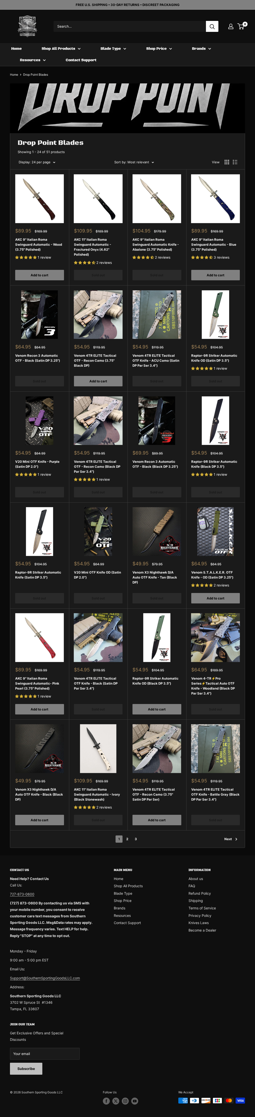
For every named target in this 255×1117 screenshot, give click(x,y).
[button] (26, 257)
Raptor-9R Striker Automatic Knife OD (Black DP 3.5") (155, 680)
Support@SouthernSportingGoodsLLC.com (45, 978)
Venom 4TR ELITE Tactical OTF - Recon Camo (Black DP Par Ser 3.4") (97, 466)
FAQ (192, 886)
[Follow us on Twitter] (115, 1101)
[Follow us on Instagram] (125, 1101)
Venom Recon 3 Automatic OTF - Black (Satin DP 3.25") (37, 357)
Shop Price (156, 49)
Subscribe (26, 1068)
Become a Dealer (202, 930)
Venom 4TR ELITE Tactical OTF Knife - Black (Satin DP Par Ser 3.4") (96, 683)
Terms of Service (202, 908)
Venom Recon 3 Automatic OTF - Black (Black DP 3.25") (155, 464)
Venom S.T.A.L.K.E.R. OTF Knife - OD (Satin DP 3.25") (212, 574)
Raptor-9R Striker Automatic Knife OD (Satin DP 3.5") (214, 357)
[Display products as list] (235, 162)
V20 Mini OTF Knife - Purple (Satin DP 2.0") (37, 464)
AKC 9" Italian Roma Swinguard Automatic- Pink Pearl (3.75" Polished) (37, 683)
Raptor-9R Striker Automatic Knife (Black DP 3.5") (214, 464)
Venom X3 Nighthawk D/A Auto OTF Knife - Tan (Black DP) (154, 577)
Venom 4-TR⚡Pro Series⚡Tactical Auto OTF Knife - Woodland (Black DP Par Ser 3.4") (213, 685)
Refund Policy (200, 893)
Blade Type (111, 49)
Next (228, 839)
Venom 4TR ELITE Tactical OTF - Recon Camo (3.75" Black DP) (95, 360)
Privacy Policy (200, 915)
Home (16, 49)
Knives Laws (199, 923)
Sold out (98, 275)
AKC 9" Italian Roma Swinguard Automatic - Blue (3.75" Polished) (213, 244)
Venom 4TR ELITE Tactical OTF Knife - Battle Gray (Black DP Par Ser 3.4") (215, 794)
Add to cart (39, 275)
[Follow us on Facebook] (106, 1101)
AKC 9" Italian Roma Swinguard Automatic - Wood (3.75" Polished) (38, 244)
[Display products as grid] (227, 162)
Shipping (196, 900)
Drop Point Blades (35, 74)
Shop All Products (58, 49)
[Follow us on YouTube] (134, 1101)
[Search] (212, 26)
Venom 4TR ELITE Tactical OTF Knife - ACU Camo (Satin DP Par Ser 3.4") (155, 360)
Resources (30, 60)
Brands (199, 49)
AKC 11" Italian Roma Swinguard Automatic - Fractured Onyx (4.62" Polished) (92, 246)
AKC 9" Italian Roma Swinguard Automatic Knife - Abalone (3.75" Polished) (155, 244)
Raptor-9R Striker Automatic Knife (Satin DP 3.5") (38, 574)
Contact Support (81, 60)
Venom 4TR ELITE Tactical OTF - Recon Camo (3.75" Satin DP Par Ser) (153, 794)
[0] (241, 26)
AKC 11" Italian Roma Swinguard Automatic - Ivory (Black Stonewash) (97, 794)
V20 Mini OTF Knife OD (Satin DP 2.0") (97, 574)
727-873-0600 (22, 894)
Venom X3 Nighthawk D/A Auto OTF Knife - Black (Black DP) (39, 794)
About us (196, 879)
